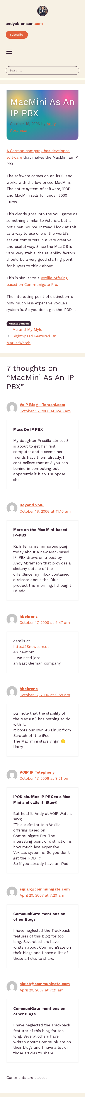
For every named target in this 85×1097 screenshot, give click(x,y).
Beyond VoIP (32, 505)
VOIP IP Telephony (37, 772)
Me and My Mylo (27, 329)
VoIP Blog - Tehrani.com (42, 405)
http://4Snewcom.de (31, 646)
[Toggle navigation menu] (9, 51)
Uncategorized (19, 323)
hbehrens (29, 616)
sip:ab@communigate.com (45, 889)
